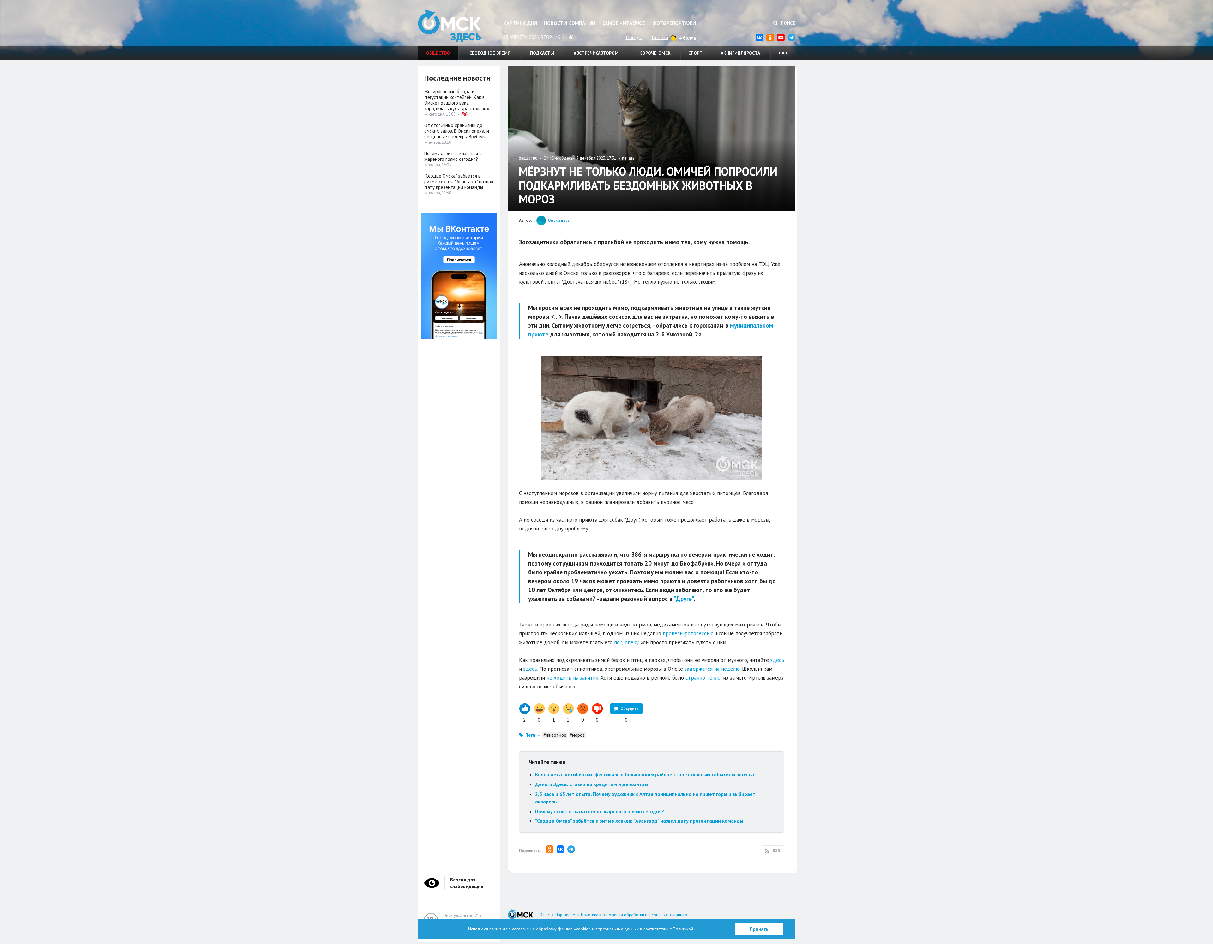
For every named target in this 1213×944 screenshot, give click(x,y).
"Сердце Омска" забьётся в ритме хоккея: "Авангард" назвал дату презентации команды (639, 821)
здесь (777, 660)
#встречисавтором (596, 53)
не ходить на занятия (572, 677)
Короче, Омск (655, 53)
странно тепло (703, 677)
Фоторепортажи (674, 23)
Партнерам (565, 914)
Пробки (660, 37)
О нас (545, 914)
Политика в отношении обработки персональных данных (634, 914)
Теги (530, 735)
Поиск (787, 23)
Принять (759, 929)
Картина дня (520, 23)
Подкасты (542, 53)
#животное (554, 735)
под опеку (626, 642)
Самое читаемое (623, 23)
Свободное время (489, 53)
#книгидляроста (740, 53)
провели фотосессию (688, 633)
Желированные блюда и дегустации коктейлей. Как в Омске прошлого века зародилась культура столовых (456, 100)
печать (628, 158)
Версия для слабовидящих (466, 883)
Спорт (695, 53)
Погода (634, 37)
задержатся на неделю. (712, 668)
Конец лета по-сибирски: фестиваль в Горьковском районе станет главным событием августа (644, 774)
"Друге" (683, 598)
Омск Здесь (449, 25)
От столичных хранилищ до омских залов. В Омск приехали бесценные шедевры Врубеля (456, 131)
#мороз (577, 735)
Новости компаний (569, 23)
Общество (438, 53)
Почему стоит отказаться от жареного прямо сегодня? (599, 811)
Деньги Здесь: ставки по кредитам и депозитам (591, 784)
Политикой (683, 929)
